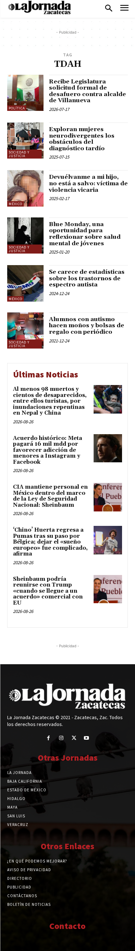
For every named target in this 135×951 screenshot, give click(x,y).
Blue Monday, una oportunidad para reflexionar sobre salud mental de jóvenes (85, 234)
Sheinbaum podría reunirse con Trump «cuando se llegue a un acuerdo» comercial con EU (48, 591)
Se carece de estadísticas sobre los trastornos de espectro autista (87, 278)
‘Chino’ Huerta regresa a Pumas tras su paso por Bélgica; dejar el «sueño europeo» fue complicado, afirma (50, 542)
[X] (73, 738)
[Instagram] (61, 738)
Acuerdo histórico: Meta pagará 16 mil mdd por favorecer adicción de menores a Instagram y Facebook (47, 450)
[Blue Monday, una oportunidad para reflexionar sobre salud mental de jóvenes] (25, 235)
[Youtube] (86, 738)
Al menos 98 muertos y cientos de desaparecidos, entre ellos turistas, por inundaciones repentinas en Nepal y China (50, 401)
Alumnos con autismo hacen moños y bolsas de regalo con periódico (86, 326)
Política (17, 108)
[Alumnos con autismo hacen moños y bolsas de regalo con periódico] (25, 330)
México (15, 204)
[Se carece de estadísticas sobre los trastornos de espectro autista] (25, 283)
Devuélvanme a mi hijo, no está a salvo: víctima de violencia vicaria (88, 183)
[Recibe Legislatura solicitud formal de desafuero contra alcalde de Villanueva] (25, 93)
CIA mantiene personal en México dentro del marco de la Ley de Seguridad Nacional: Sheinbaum (50, 496)
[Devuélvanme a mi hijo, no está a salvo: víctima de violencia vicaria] (25, 188)
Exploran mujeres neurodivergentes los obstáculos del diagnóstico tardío (81, 139)
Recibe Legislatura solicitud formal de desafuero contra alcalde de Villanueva (87, 91)
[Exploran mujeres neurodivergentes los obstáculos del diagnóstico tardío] (25, 140)
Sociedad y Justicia (19, 154)
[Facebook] (48, 738)
